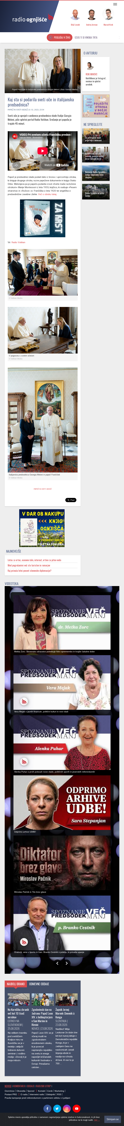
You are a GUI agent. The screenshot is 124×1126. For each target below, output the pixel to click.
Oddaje (30, 1086)
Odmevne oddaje (39, 984)
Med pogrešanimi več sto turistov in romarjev (29, 565)
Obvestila (20, 1091)
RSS (59, 1094)
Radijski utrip (43, 1086)
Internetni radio (37, 1094)
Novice (8, 1086)
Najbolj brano (16, 984)
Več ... (97, 1120)
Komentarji (19, 1086)
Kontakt (41, 1091)
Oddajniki (50, 1094)
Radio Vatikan (18, 242)
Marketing (59, 1091)
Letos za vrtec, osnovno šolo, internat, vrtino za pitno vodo (34, 560)
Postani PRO (11, 1094)
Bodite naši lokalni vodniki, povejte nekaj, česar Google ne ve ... (94, 156)
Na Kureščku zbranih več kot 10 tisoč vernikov (18, 1013)
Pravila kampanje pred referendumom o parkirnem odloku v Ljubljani (37, 1098)
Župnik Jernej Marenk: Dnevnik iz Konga (65, 1013)
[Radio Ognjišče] (32, 18)
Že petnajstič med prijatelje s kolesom (93, 139)
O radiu (24, 1094)
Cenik (50, 1091)
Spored (30, 1091)
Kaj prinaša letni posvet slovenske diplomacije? (29, 570)
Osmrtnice (10, 1091)
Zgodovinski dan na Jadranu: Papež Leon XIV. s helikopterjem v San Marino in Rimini (42, 1017)
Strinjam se (113, 1119)
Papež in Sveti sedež (18, 110)
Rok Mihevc (91, 74)
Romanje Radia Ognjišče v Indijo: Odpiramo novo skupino (95, 174)
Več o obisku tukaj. (47, 194)
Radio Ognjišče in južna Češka (94, 194)
